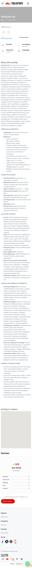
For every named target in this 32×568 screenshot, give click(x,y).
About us (3, 525)
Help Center (4, 517)
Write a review (7, 501)
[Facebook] (2, 541)
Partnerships (4, 533)
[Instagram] (11, 541)
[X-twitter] (6, 541)
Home (2, 20)
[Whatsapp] (27, 563)
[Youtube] (15, 541)
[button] (28, 3)
